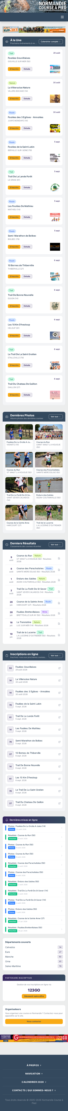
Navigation (34, 1073)
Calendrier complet (49, 41)
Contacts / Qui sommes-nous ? (34, 1090)
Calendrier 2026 (34, 1082)
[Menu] (62, 17)
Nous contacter (34, 1021)
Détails (27, 69)
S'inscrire (14, 69)
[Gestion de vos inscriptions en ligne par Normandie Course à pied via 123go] (34, 1038)
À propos (34, 1065)
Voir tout (54, 416)
